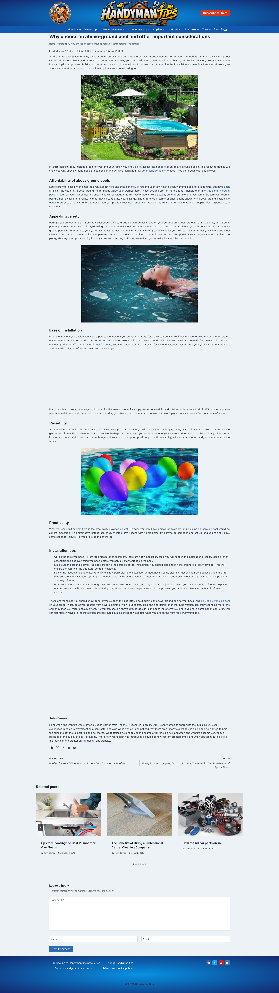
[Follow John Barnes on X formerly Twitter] (57, 747)
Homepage (74, 29)
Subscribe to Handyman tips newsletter (76, 963)
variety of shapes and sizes (159, 226)
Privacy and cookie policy (117, 968)
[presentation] (68, 814)
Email (147, 939)
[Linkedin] (227, 962)
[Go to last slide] (40, 827)
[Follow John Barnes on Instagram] (63, 747)
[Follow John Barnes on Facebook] (51, 747)
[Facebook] (208, 962)
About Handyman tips (120, 963)
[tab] (133, 864)
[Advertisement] (136, 378)
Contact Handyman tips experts (73, 968)
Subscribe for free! (215, 13)
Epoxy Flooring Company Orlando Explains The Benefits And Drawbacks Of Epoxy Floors (186, 763)
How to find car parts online (202, 843)
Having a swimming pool (215, 600)
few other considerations (151, 170)
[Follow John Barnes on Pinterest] (74, 747)
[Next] (238, 827)
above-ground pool (64, 429)
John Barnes (49, 853)
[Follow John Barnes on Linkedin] (68, 747)
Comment (57, 900)
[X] (214, 962)
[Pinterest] (221, 962)
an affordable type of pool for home (90, 344)
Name (55, 939)
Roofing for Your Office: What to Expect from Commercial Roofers (87, 761)
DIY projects (192, 29)
